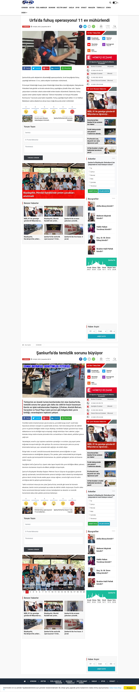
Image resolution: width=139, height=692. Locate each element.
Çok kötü (93, 182)
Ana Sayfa (27, 345)
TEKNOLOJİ (100, 7)
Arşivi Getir (101, 336)
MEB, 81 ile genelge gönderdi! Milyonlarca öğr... (32, 221)
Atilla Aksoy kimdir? (105, 206)
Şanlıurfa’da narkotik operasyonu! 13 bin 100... (52, 239)
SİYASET (84, 7)
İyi (91, 168)
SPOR (77, 7)
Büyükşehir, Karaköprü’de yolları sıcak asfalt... (31, 239)
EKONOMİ (52, 7)
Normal (93, 175)
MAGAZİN (91, 7)
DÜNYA (108, 7)
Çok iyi (93, 172)
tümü (113, 158)
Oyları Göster (104, 191)
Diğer (23, 12)
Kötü (92, 179)
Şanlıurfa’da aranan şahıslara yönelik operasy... (71, 221)
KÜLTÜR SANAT (62, 7)
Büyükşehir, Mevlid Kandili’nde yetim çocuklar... (51, 221)
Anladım (130, 688)
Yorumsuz (93, 186)
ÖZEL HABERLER (41, 7)
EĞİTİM (31, 7)
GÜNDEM (24, 7)
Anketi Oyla (93, 191)
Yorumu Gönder (33, 157)
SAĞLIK (71, 7)
